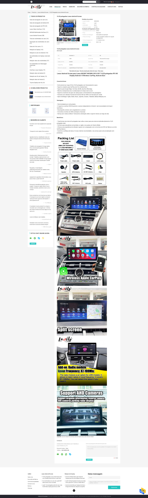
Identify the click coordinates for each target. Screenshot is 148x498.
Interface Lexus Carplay (36, 70)
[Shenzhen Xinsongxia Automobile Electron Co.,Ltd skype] (40, 238)
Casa (50, 6)
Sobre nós (72, 6)
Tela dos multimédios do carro (38, 38)
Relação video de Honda (36, 79)
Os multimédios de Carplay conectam (40, 56)
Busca (98, 1)
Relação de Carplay (35, 49)
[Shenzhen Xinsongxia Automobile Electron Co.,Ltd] (36, 6)
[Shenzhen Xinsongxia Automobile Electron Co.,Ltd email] (32, 238)
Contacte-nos (112, 6)
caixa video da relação (89, 436)
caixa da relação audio (79, 436)
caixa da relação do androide (68, 436)
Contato (85, 45)
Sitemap (30, 488)
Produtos (57, 6)
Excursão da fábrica (83, 6)
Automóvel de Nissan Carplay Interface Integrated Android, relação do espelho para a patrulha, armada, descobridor (75, 486)
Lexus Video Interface (36, 29)
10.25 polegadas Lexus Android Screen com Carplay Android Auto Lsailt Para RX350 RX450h (52, 477)
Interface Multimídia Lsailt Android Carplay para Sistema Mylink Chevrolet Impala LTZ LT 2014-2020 (75, 477)
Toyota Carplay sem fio (36, 82)
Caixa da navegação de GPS (37, 26)
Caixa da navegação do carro (37, 19)
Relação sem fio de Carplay (37, 76)
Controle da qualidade (98, 6)
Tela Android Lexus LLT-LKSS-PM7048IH (42, 92)
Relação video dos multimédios (38, 60)
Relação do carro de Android (37, 53)
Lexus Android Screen (43, 12)
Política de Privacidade (42, 496)
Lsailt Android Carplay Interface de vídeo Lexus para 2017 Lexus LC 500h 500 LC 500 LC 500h (76, 482)
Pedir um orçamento (108, 1)
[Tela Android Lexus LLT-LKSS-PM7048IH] (31, 92)
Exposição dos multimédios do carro (39, 42)
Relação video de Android (36, 73)
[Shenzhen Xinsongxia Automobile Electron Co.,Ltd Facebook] (31, 2)
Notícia (120, 6)
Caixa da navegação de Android (38, 23)
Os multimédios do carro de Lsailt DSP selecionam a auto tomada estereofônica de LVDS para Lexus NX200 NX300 (52, 482)
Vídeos (65, 6)
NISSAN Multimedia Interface (38, 32)
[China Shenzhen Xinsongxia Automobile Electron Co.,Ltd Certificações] (34, 111)
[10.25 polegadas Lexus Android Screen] (31, 96)
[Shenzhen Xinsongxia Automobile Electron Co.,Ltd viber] (44, 238)
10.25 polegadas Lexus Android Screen (42, 96)
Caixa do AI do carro (35, 46)
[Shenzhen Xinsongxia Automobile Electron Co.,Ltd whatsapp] (36, 238)
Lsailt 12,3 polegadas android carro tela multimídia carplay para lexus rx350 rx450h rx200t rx (52, 486)
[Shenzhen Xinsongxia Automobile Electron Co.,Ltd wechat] (66, 454)
